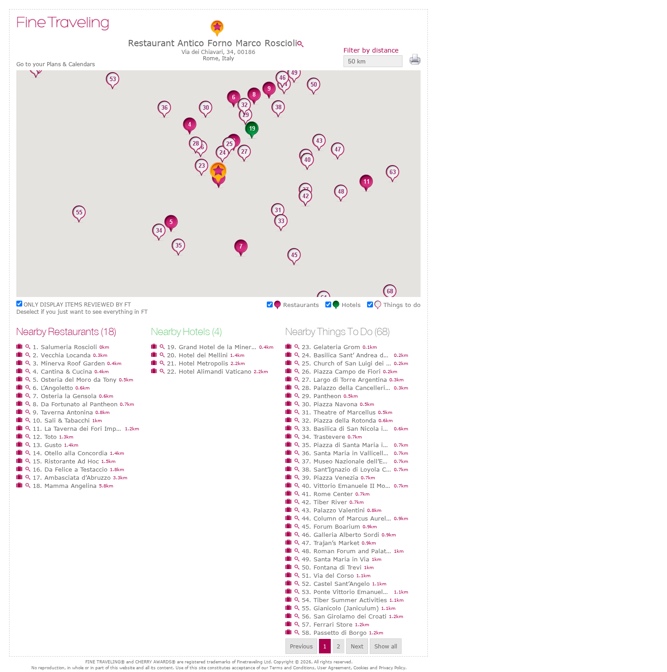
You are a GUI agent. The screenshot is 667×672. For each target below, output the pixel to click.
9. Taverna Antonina (63, 412)
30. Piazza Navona (330, 404)
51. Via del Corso (328, 575)
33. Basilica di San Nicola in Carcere (347, 428)
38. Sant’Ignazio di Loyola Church (347, 469)
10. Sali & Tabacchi (61, 420)
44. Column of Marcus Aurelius (347, 518)
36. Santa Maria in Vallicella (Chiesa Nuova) (347, 453)
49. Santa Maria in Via (335, 559)
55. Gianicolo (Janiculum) (340, 608)
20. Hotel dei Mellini (197, 355)
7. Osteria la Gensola (65, 395)
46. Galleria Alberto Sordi (340, 534)
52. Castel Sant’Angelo (336, 583)
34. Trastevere (323, 436)
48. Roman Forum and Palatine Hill (347, 551)
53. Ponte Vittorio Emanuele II (347, 591)
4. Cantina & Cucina (62, 371)
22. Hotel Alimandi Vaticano (209, 371)
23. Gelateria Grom (331, 347)
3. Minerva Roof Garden (69, 363)
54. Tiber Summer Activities (344, 600)
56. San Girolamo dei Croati (344, 616)
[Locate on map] (302, 44)
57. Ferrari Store (327, 624)
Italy (228, 58)
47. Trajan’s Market (330, 542)
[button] (189, 126)
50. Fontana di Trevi (332, 567)
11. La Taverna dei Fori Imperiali (78, 428)
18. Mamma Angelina (65, 485)
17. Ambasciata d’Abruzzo (72, 477)
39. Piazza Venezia (330, 477)
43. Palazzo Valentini (333, 510)
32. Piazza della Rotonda (339, 420)
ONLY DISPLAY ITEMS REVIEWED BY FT (77, 304)
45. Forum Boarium (331, 526)
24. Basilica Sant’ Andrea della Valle (347, 355)
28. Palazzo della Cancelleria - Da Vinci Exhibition (347, 387)
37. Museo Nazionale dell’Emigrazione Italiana (347, 461)
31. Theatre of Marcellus (339, 412)
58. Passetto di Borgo (334, 632)
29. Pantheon (321, 395)
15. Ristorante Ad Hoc (66, 461)
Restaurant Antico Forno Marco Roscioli (212, 43)
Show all (385, 646)
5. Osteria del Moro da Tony (75, 379)
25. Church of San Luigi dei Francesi (347, 363)
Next (357, 646)
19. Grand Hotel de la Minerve (212, 347)
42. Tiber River (324, 502)
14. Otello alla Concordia (70, 453)
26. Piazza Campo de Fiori (341, 371)
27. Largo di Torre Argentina (344, 379)
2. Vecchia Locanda (62, 355)
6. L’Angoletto (53, 387)
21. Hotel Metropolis (197, 363)
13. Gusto (47, 444)
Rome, (212, 58)
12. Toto (45, 436)
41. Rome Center (327, 493)
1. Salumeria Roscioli (65, 347)
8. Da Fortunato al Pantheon (75, 404)
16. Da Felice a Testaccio (70, 469)
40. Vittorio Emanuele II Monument (347, 485)
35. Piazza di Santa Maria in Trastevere (347, 444)
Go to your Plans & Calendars (55, 64)
